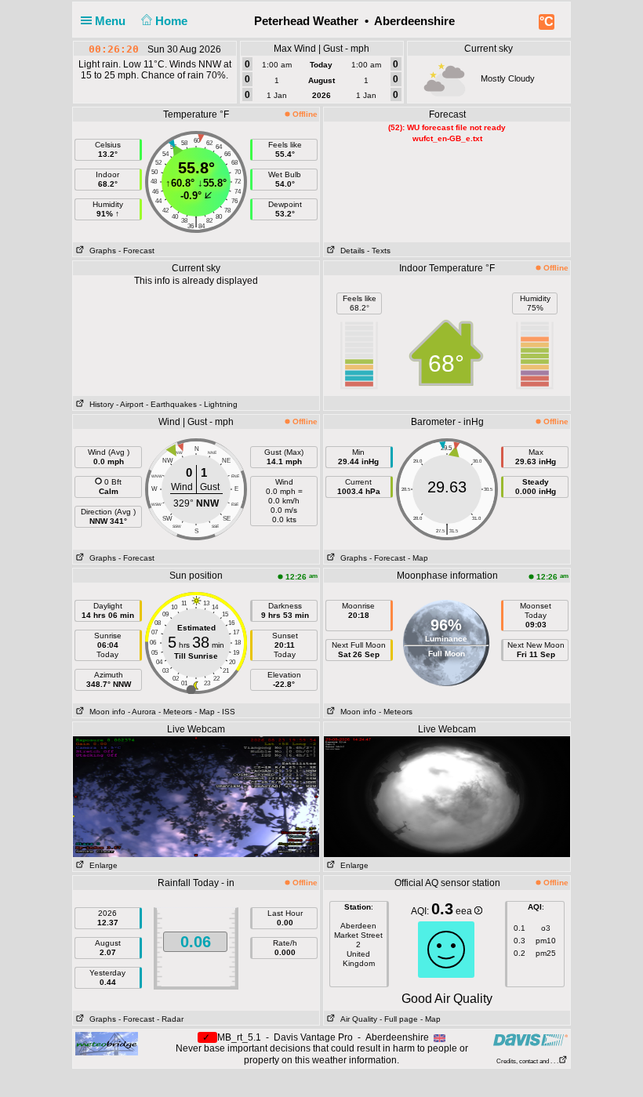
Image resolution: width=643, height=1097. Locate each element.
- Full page (399, 1019)
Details (350, 250)
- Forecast (136, 250)
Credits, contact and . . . (527, 1061)
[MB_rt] (106, 1042)
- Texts (379, 250)
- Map (418, 558)
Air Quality (356, 1019)
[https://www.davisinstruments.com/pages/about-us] (530, 1039)
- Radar (170, 1019)
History (99, 404)
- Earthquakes (171, 404)
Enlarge (101, 865)
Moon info (105, 711)
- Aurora (142, 711)
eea (465, 911)
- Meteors (175, 711)
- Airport (129, 404)
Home (173, 20)
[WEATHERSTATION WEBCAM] (196, 795)
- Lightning (218, 404)
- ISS (226, 711)
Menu (112, 20)
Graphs (100, 250)
